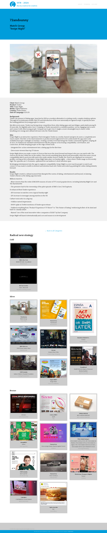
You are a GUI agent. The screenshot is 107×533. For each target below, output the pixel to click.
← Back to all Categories (53, 231)
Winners (87, 4)
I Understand (70, 531)
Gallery (94, 4)
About (80, 4)
